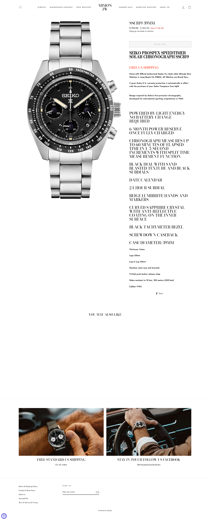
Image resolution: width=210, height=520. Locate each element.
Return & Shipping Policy (28, 486)
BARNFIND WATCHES (146, 7)
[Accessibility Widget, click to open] (4, 516)
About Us (165, 7)
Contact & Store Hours (27, 490)
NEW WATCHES (83, 7)
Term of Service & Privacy (28, 502)
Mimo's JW (105, 7)
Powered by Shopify (105, 510)
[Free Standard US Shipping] (61, 432)
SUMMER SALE (126, 7)
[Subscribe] (97, 492)
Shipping (132, 31)
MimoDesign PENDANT (61, 7)
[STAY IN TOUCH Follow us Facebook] (148, 432)
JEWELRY (42, 7)
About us (22, 494)
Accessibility (23, 498)
